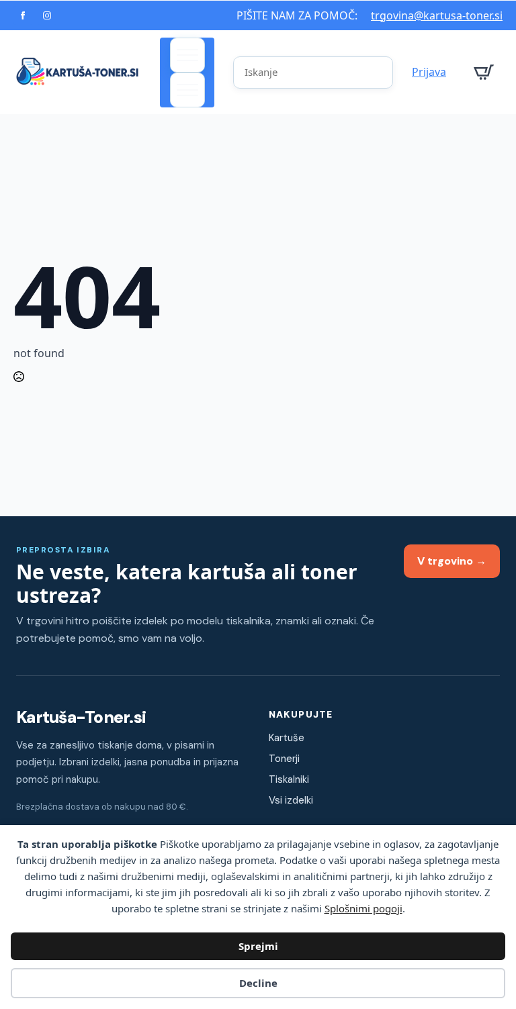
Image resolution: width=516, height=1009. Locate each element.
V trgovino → (451, 561)
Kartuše (286, 737)
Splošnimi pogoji (363, 908)
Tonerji (284, 758)
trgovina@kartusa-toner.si (437, 15)
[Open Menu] (187, 55)
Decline (258, 983)
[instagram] (47, 15)
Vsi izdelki (291, 800)
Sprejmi (258, 946)
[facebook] (22, 15)
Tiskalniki (289, 779)
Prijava (429, 71)
